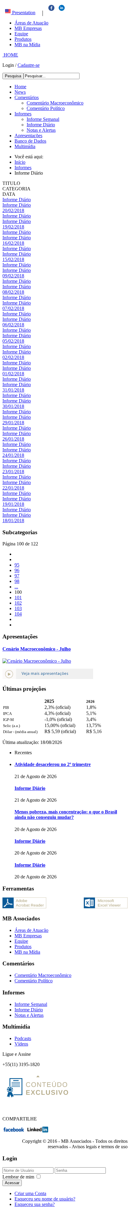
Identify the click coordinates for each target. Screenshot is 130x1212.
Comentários (27, 97)
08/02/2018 (13, 292)
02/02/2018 (13, 357)
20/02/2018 (13, 210)
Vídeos (21, 1043)
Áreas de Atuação (31, 22)
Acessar (12, 1183)
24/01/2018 (13, 455)
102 (18, 603)
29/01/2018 (13, 422)
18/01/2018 (13, 520)
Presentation (23, 12)
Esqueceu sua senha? (35, 1204)
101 (18, 597)
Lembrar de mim (18, 1176)
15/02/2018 (13, 259)
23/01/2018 (13, 471)
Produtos (23, 39)
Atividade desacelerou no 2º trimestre (53, 764)
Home (20, 86)
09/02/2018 (13, 275)
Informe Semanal (43, 119)
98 (17, 581)
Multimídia (25, 146)
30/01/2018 (13, 406)
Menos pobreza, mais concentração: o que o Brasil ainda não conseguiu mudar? (66, 814)
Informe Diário (41, 124)
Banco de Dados (30, 141)
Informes (23, 113)
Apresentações (28, 135)
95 (17, 564)
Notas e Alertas (41, 130)
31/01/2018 (13, 390)
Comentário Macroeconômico (55, 102)
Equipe (21, 33)
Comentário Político (46, 108)
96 (17, 570)
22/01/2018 (13, 487)
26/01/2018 (13, 438)
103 (18, 608)
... (16, 586)
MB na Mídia (27, 44)
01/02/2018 (13, 373)
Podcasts (23, 1038)
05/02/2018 (13, 341)
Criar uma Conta (30, 1193)
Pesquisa (13, 76)
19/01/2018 (13, 504)
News (20, 92)
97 (17, 575)
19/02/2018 (13, 226)
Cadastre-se (29, 65)
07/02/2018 (13, 308)
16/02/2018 (13, 243)
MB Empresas (28, 28)
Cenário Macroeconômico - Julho (36, 648)
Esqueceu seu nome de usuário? (45, 1198)
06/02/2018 (13, 324)
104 (18, 613)
